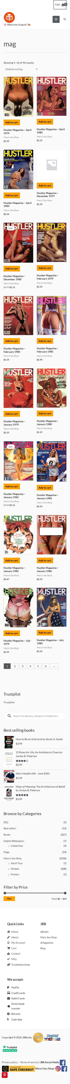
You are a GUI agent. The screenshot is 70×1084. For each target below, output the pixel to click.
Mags (7, 852)
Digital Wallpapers (14, 840)
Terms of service (29, 1062)
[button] (64, 19)
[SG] (6, 822)
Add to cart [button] (11, 122)
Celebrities (17, 845)
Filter (9, 898)
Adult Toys (17, 863)
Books (7, 834)
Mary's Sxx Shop (13, 858)
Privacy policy (10, 1062)
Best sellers (10, 828)
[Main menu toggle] (56, 19)
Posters (15, 874)
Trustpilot (9, 702)
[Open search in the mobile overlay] (35, 716)
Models (15, 868)
